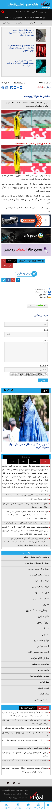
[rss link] (19, 782)
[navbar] (49, 12)
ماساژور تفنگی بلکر (41, 598)
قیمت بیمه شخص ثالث (38, 652)
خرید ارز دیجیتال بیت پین (37, 563)
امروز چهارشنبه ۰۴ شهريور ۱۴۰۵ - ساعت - (30, 12)
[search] (3, 12)
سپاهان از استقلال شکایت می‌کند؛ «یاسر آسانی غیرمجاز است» (25, 762)
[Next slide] (5, 390)
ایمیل (45, 330)
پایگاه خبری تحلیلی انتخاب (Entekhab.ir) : (33, 143)
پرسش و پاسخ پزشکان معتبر (36, 557)
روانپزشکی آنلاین (41, 700)
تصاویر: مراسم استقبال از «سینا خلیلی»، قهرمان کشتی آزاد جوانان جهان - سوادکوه (25, 505)
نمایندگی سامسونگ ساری (37, 610)
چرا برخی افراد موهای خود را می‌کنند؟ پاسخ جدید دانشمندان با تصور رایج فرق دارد (21, 32)
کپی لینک (7, 265)
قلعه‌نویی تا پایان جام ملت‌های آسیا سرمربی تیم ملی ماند (26, 728)
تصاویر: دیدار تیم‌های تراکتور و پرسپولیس (32, 748)
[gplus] (13, 280)
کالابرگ (46, 628)
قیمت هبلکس (43, 646)
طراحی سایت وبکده (40, 664)
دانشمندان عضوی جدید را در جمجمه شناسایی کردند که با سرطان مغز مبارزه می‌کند (20, 63)
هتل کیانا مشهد (42, 592)
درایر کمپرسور (43, 622)
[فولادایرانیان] (26, 221)
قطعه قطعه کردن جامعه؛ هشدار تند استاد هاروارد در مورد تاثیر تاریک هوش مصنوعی (21, 48)
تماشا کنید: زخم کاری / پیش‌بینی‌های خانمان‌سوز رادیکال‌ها (26, 522)
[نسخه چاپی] (2, 87)
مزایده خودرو (43, 670)
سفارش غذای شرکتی (40, 658)
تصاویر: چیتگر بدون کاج (39, 499)
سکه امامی (44, 682)
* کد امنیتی (43, 365)
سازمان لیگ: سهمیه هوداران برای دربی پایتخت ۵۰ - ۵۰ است (25, 742)
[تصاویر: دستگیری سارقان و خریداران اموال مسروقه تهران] (26, 418)
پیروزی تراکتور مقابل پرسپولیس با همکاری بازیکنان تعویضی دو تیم (25, 754)
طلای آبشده (44, 694)
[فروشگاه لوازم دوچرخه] (26, 235)
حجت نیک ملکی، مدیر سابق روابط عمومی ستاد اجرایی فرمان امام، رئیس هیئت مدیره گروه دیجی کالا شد (25, 714)
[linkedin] (18, 280)
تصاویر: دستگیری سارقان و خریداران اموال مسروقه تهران (29, 446)
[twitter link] (8, 782)
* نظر (46, 340)
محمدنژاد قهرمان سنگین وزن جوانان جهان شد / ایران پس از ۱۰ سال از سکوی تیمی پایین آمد (25, 770)
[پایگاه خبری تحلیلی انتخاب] (45, 4)
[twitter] (3, 280)
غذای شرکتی (43, 616)
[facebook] (8, 280)
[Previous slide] (12, 390)
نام (47, 320)
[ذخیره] (11, 87)
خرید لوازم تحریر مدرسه (38, 569)
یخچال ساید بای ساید (39, 575)
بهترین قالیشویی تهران (39, 676)
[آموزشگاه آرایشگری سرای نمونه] (26, 250)
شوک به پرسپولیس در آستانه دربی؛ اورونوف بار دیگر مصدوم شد (25, 734)
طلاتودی (45, 634)
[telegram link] (14, 782)
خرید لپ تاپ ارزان (40, 587)
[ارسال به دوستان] (6, 87)
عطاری (46, 604)
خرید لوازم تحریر (41, 581)
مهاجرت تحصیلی (41, 640)
